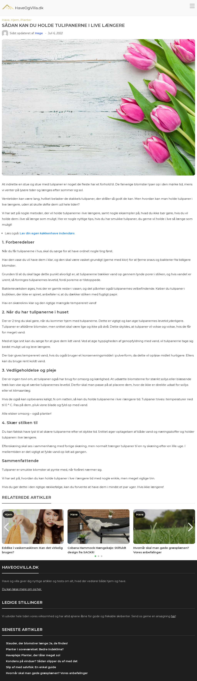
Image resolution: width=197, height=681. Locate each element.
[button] (192, 7)
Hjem (8, 514)
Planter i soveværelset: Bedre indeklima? (35, 649)
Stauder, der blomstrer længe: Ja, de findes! (37, 643)
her (173, 616)
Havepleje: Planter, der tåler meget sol (33, 655)
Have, (6, 20)
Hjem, (15, 20)
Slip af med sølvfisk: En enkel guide (31, 667)
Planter (26, 20)
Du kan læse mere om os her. (22, 589)
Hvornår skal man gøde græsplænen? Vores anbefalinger (47, 673)
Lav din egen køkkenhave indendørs (47, 233)
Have (74, 514)
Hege (39, 33)
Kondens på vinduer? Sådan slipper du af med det (42, 661)
